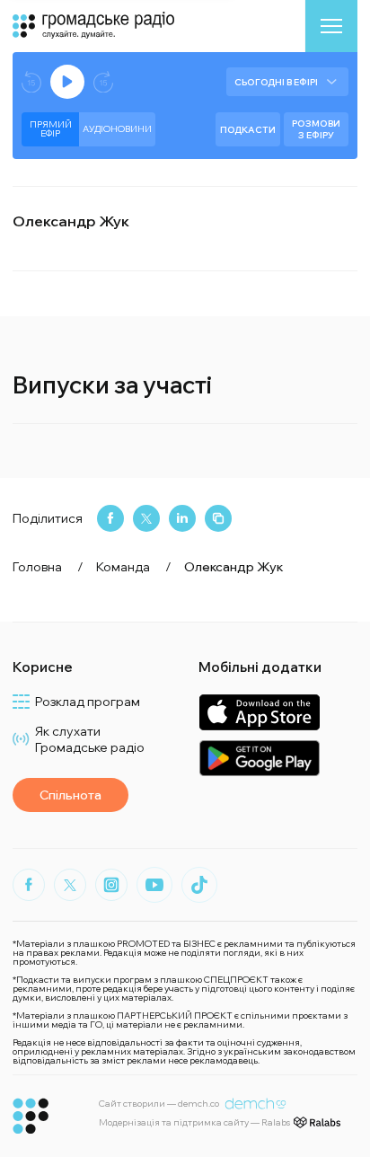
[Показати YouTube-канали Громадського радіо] (154, 885)
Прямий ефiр (51, 129)
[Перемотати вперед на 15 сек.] (103, 82)
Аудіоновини (117, 129)
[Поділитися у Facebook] (110, 518)
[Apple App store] (259, 711)
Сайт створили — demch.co (159, 1103)
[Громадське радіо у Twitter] (70, 885)
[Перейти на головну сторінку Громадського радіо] (31, 1116)
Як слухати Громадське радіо (90, 739)
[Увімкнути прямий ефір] (67, 82)
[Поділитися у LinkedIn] (182, 518)
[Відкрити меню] (331, 26)
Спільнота (70, 795)
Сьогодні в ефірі (276, 82)
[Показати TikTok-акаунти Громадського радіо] (199, 885)
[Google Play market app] (259, 757)
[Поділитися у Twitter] (146, 518)
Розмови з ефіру (316, 129)
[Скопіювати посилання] (218, 518)
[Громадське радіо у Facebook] (29, 885)
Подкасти (248, 130)
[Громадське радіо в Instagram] (111, 885)
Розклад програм (87, 701)
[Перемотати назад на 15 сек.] (31, 82)
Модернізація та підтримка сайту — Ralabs (194, 1122)
